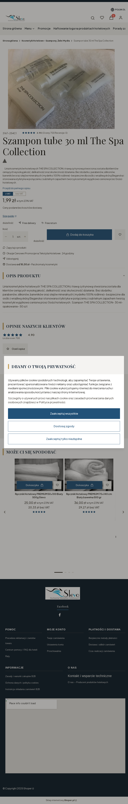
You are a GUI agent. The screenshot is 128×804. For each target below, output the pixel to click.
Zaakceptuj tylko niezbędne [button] (64, 438)
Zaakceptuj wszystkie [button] (64, 413)
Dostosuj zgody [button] (64, 426)
